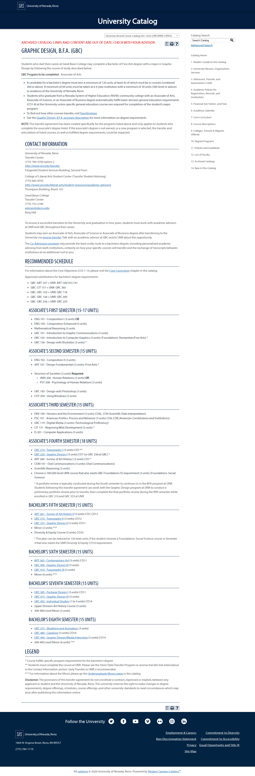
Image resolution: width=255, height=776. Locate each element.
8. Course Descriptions (203, 124)
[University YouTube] (136, 721)
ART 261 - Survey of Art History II (54, 514)
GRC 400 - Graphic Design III (51, 565)
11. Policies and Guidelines (205, 148)
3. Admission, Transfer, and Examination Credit (205, 81)
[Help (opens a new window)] (177, 44)
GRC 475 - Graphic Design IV (51, 596)
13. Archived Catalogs (203, 161)
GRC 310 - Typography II (49, 518)
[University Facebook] (124, 721)
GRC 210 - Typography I (48, 450)
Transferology (88, 113)
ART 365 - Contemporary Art (51, 560)
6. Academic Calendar (203, 110)
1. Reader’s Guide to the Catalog (208, 62)
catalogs (83, 771)
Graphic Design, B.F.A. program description (63, 117)
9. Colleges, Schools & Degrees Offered (207, 132)
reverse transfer (51, 237)
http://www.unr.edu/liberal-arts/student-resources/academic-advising (68, 185)
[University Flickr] (160, 721)
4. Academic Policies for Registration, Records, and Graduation (205, 93)
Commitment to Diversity (223, 733)
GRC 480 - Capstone (46, 633)
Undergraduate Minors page (105, 673)
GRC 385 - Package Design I (51, 592)
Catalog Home (199, 55)
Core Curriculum (119, 270)
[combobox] (142, 35)
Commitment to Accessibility (220, 739)
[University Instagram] (172, 721)
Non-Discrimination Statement (176, 739)
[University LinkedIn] (184, 721)
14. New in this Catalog (203, 168)
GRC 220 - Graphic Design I (50, 454)
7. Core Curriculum (201, 117)
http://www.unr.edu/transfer (42, 166)
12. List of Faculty (200, 154)
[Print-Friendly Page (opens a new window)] (172, 44)
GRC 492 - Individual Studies (51, 601)
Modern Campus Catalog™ (164, 771)
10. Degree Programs (202, 141)
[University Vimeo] (148, 721)
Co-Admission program (44, 243)
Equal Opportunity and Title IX (219, 745)
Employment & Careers (181, 733)
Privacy (191, 745)
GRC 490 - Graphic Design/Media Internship (61, 637)
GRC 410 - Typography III (49, 570)
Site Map (190, 751)
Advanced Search (202, 45)
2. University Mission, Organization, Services (210, 70)
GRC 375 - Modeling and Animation (56, 628)
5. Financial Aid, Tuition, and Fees (209, 103)
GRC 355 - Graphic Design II (51, 523)
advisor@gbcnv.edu (37, 208)
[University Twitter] (111, 721)
